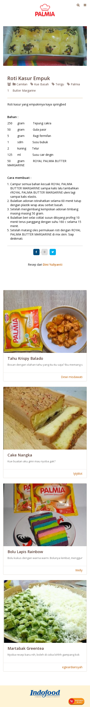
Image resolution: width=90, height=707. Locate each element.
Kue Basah (41, 84)
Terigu (59, 84)
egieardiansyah (72, 667)
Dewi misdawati (71, 377)
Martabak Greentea (26, 648)
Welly (78, 570)
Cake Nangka (20, 454)
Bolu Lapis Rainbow (25, 551)
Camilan (21, 84)
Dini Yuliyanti (52, 264)
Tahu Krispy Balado (25, 358)
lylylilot (77, 474)
